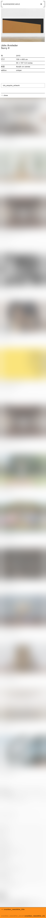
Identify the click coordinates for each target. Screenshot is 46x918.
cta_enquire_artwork (11, 85)
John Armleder (9, 45)
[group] (23, 25)
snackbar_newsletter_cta (35, 916)
